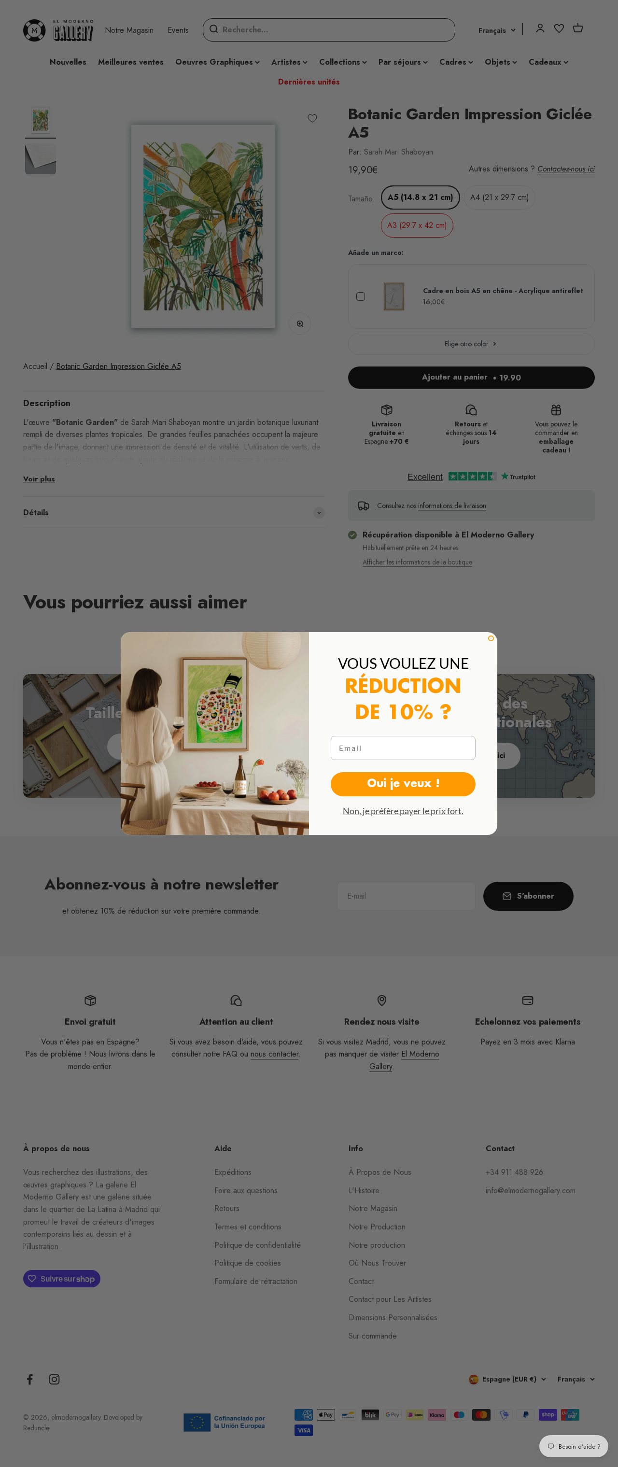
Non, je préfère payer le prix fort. (403, 811)
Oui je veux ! (403, 784)
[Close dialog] (491, 638)
